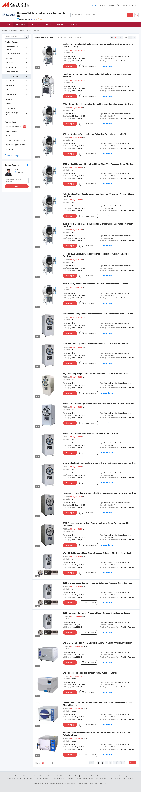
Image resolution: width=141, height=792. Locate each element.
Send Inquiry (70, 66)
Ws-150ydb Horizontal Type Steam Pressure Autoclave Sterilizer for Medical (97, 553)
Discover (60, 24)
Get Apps (125, 5)
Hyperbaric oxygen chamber (12, 114)
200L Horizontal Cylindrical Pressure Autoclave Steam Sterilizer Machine (95, 343)
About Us (34, 24)
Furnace (8, 103)
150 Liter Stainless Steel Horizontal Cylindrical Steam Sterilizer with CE (94, 134)
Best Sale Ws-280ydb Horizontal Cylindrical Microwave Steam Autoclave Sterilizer (99, 493)
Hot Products (16, 776)
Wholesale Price (73, 776)
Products (22, 24)
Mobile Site (118, 776)
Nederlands (71, 778)
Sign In (94, 5)
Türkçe (110, 778)
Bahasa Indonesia (128, 778)
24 (43, 763)
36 (47, 763)
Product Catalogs (13, 156)
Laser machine (11, 94)
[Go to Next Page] (134, 37)
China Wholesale (62, 776)
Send (16, 186)
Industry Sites (85, 776)
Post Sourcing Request (136, 15)
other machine (10, 108)
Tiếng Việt (117, 778)
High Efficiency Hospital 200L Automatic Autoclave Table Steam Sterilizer (95, 373)
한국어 (85, 778)
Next (131, 763)
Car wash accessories (13, 54)
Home (8, 24)
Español (22, 778)
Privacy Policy (103, 783)
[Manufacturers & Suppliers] (16, 4)
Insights (126, 776)
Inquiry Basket (108, 66)
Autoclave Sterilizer (12, 76)
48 (52, 763)
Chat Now (20, 172)
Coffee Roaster (11, 67)
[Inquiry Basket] (118, 5)
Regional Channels (96, 776)
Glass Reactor (10, 81)
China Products (27, 776)
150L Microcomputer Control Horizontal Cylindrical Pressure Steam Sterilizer (97, 583)
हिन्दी (97, 778)
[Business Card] (28, 165)
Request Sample (90, 66)
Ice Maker (9, 99)
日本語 (91, 778)
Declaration (93, 783)
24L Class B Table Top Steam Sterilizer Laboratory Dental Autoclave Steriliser (97, 643)
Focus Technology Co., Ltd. (56, 783)
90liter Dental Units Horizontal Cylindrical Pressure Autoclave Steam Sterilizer (98, 104)
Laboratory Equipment (13, 90)
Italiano (56, 778)
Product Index (108, 776)
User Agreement (83, 783)
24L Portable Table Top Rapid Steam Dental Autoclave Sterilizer (91, 673)
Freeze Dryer (10, 63)
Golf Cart (9, 58)
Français (38, 778)
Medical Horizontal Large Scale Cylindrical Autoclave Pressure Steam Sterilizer (98, 403)
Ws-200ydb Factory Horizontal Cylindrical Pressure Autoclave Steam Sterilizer (98, 314)
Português (30, 778)
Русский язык (47, 778)
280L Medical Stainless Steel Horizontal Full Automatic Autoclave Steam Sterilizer (99, 463)
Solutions (47, 24)
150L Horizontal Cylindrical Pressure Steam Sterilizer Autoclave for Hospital (97, 613)
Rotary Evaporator (12, 72)
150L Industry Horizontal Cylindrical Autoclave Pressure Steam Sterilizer (95, 284)
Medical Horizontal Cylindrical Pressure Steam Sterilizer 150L (90, 433)
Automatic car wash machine (12, 48)
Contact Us (73, 24)
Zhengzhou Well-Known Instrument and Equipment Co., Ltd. (41, 14)
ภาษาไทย (103, 778)
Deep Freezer (10, 85)
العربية (79, 778)
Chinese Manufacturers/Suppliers (44, 776)
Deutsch (63, 778)
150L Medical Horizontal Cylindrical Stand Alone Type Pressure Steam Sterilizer (98, 164)
